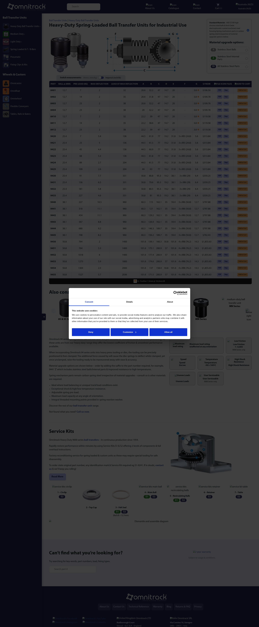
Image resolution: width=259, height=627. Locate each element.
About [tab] (170, 302)
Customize (128, 332)
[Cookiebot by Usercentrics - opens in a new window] (175, 293)
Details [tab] (129, 302)
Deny (90, 332)
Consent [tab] (89, 302)
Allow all (168, 332)
